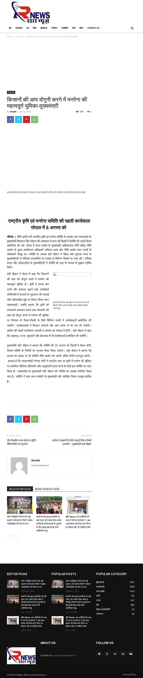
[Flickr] (115, 654)
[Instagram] (123, 654)
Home (10, 36)
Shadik (13, 111)
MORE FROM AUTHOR (47, 489)
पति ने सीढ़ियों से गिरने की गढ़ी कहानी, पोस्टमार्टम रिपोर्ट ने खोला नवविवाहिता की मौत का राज (20, 520)
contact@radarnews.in (64, 655)
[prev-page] (9, 537)
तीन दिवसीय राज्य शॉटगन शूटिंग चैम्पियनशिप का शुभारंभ (21, 442)
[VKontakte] (131, 654)
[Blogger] (99, 654)
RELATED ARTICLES (20, 489)
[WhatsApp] (34, 119)
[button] (132, 28)
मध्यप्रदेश (20, 36)
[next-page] (15, 537)
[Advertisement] (95, 12)
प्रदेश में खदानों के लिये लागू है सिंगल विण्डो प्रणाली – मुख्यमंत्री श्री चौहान (71, 442)
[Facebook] (10, 119)
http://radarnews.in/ (40, 465)
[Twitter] (18, 119)
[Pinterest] (26, 119)
